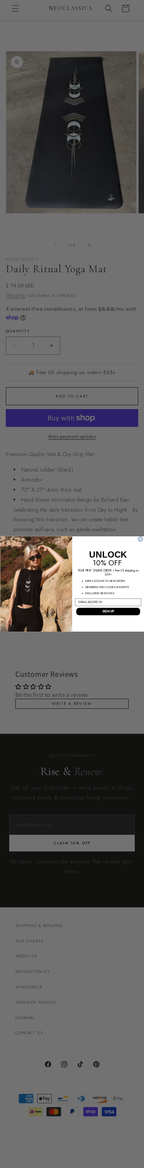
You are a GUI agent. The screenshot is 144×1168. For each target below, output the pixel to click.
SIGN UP (108, 611)
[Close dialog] (140, 539)
